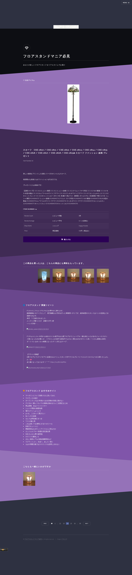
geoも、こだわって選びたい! (35, 413)
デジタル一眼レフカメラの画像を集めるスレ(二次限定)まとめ (47, 403)
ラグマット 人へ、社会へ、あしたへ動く (39, 442)
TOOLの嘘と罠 (30, 421)
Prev (45, 523)
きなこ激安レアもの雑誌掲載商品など (38, 439)
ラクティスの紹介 (32, 398)
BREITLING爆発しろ (32, 437)
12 (60, 523)
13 (63, 523)
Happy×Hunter (83, 226)
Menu (125, 2)
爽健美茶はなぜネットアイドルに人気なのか (41, 429)
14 (67, 523)
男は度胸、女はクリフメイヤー (36, 406)
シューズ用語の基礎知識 (34, 408)
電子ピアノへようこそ (33, 411)
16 (74, 523)
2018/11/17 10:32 (45, 368)
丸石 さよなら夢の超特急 (34, 434)
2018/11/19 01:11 (40, 347)
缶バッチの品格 (31, 416)
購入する (67, 239)
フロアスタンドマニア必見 (33, 539)
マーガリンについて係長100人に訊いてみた (40, 395)
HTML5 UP (64, 539)
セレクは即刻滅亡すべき (34, 419)
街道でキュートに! (32, 426)
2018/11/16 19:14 (43, 329)
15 (71, 523)
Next (86, 523)
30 (80, 523)
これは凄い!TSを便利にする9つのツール (39, 424)
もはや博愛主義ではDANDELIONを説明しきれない (43, 444)
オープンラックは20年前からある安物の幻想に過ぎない (45, 401)
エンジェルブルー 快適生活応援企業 (38, 431)
